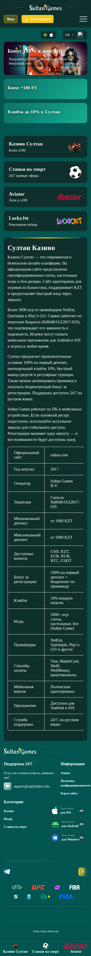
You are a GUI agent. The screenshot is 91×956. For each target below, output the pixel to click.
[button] (45, 35)
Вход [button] (10, 19)
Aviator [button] (65, 773)
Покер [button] (8, 819)
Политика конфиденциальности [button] (74, 783)
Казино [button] (9, 811)
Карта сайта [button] (69, 793)
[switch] (83, 19)
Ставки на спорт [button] (15, 827)
